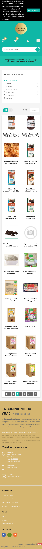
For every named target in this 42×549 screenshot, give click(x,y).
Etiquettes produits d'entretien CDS (30, 245)
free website (29, 544)
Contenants (10, 95)
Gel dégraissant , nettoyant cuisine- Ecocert (11, 327)
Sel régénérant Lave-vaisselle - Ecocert (11, 300)
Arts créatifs (10, 92)
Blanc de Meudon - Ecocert (30, 272)
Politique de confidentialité (11, 506)
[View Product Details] (7, 123)
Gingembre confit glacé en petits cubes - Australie (11, 162)
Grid (5, 110)
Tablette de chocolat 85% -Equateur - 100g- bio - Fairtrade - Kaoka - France (30, 217)
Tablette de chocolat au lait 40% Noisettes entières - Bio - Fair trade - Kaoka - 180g (11, 190)
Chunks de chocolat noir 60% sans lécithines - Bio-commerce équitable (11, 245)
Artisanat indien (11, 89)
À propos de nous (21, 414)
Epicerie (9, 83)
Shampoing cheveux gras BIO (30, 382)
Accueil (4, 516)
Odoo (39, 544)
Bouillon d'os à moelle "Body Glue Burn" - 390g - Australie (11, 135)
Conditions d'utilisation (10, 502)
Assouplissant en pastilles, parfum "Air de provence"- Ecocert (30, 300)
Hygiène (9, 86)
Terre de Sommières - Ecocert (11, 272)
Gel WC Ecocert (30, 326)
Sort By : (26, 110)
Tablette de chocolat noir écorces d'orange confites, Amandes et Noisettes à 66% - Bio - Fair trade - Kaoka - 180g (30, 190)
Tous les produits (11, 81)
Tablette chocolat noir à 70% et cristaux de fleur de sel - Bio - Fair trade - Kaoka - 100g (30, 162)
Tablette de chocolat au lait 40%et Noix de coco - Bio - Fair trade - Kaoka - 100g (11, 217)
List (10, 110)
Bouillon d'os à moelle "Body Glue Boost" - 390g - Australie (30, 135)
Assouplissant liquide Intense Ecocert (11, 355)
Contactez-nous (7, 524)
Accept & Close (33, 10)
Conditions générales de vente (12, 499)
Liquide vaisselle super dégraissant (11, 382)
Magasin (4, 520)
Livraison (9, 98)
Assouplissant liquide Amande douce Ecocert (30, 355)
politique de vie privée (9, 6)
